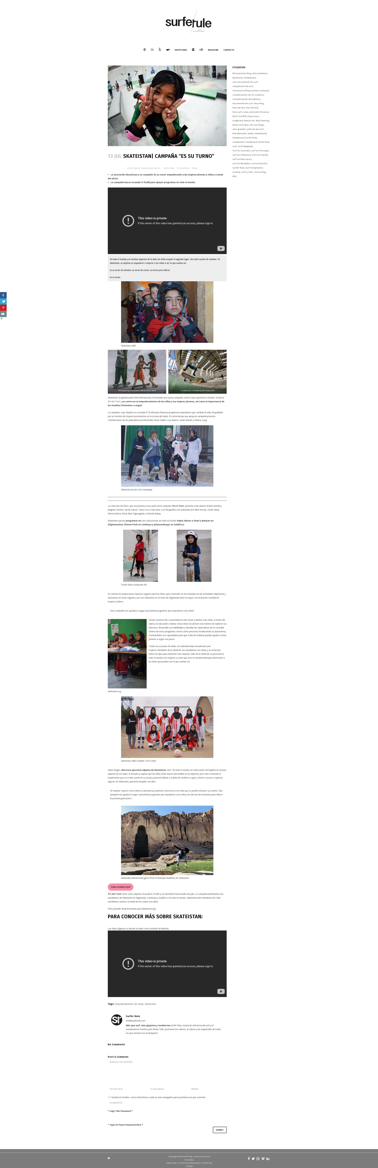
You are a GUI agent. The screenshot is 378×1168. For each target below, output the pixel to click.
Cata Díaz (155, 509)
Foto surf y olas (241, 112)
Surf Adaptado (245, 146)
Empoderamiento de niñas (129, 1004)
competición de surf (243, 86)
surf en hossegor (260, 150)
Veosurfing (260, 172)
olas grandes (239, 129)
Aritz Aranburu (259, 73)
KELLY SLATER (239, 116)
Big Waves (238, 77)
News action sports (150, 168)
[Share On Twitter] (3, 301)
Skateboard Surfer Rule (245, 137)
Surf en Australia (241, 150)
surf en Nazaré (259, 163)
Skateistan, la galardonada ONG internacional (129, 397)
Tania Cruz (144, 509)
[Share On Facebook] (3, 295)
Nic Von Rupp (257, 124)
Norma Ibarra (114, 513)
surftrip (236, 172)
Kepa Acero (253, 116)
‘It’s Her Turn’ (114, 401)
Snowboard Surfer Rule (257, 142)
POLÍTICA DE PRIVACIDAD (189, 1163)
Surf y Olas (247, 172)
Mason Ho (249, 120)
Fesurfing (259, 103)
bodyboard (250, 77)
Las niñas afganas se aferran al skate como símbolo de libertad (138, 928)
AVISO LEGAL (171, 1163)
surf (235, 146)
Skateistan (113, 520)
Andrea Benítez (214, 505)
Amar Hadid (160, 420)
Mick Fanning (262, 120)
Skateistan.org (148, 908)
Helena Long (200, 420)
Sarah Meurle (186, 420)
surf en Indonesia (242, 155)
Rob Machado (240, 133)
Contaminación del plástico (246, 99)
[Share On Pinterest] (3, 307)
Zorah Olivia (213, 509)
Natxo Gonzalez (241, 124)
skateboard (261, 133)
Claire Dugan (114, 770)
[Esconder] (1, 319)
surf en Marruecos (242, 159)
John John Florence (259, 112)
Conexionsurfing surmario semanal (251, 90)
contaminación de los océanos (248, 94)
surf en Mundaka (241, 163)
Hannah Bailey (154, 513)
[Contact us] (3, 314)
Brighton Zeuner (115, 509)
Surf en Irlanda (260, 155)
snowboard (238, 142)
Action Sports (133, 168)
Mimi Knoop (200, 509)
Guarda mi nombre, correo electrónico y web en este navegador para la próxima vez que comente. (158, 1097)
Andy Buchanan (129, 908)
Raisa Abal (127, 513)
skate (251, 133)
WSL (235, 176)
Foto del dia (239, 107)
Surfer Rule (169, 168)
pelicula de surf (255, 129)
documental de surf (243, 103)
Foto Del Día (252, 107)
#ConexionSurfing (242, 73)
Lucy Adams (172, 420)
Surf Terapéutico (254, 167)
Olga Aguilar (139, 513)
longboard (238, 120)
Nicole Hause (131, 509)
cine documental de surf (245, 82)
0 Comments (183, 168)
